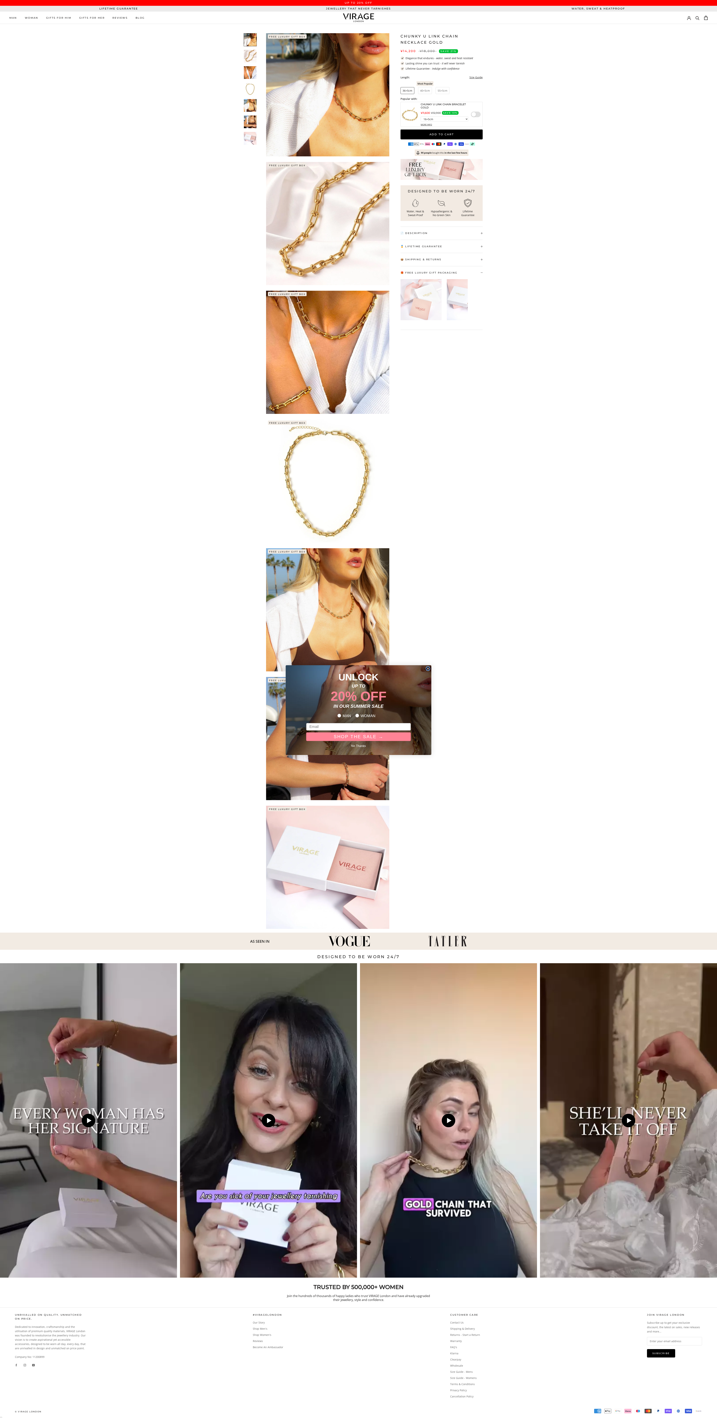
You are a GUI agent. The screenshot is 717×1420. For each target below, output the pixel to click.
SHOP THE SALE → (359, 736)
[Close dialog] (428, 668)
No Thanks (358, 746)
